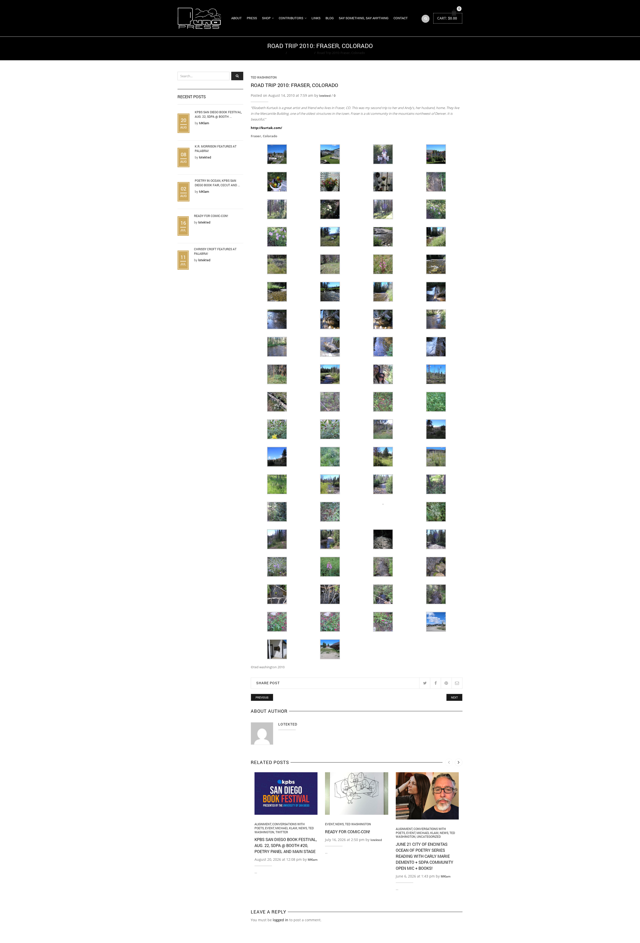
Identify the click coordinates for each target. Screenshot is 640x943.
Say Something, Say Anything (363, 18)
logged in (280, 920)
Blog (330, 18)
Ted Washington (300, 52)
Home (279, 52)
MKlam (313, 860)
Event (269, 828)
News (302, 828)
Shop (266, 18)
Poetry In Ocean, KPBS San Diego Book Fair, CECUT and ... (217, 182)
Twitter (282, 832)
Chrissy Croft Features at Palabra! (215, 251)
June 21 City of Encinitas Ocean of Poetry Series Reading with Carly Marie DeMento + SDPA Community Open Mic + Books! (424, 856)
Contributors (291, 18)
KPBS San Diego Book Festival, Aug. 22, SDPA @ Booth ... (218, 114)
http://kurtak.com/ (266, 128)
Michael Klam (286, 828)
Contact (401, 18)
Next (454, 697)
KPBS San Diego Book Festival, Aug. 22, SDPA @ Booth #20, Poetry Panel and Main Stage (285, 845)
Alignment (262, 824)
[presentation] (449, 762)
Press (252, 18)
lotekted (324, 96)
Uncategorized (429, 836)
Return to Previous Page (443, 48)
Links (316, 18)
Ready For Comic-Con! (347, 831)
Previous (262, 697)
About (236, 18)
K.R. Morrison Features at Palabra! (215, 148)
